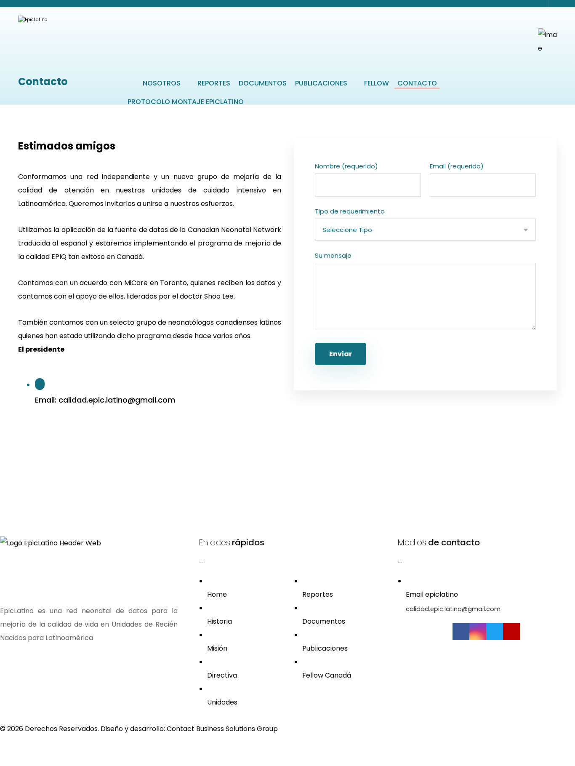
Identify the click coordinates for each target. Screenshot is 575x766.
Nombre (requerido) (346, 166)
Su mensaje (333, 255)
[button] (244, 587)
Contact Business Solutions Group (222, 729)
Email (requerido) (457, 166)
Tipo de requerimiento (350, 211)
